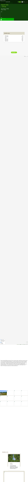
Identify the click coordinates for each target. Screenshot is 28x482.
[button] (27, 342)
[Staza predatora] (14, 472)
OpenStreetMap (23, 344)
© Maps (20, 344)
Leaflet (18, 344)
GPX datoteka (13, 52)
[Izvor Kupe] (14, 461)
